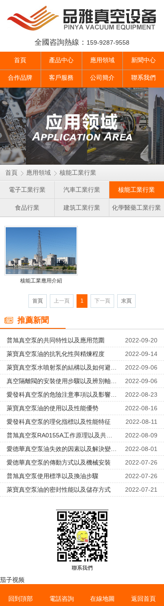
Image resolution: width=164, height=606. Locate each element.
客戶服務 (61, 77)
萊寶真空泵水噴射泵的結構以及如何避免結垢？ (62, 367)
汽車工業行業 (81, 189)
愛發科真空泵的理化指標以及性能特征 (59, 421)
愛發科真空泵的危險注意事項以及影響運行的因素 (62, 394)
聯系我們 (143, 77)
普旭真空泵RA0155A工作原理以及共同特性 (62, 435)
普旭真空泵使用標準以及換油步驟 (52, 475)
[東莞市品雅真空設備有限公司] (82, 18)
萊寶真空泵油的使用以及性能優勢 (52, 408)
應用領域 (102, 60)
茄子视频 (12, 579)
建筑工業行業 (81, 207)
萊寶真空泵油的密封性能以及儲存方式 (59, 489)
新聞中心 (143, 60)
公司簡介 (102, 77)
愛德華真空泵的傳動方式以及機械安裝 (59, 462)
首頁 (20, 60)
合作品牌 (20, 77)
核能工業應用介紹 (41, 281)
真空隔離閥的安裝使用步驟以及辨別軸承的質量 (62, 380)
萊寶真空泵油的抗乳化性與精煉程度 (56, 353)
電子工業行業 (27, 189)
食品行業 (27, 207)
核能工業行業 (77, 172)
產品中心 (61, 60)
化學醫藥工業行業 (136, 207)
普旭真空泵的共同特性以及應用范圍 (56, 340)
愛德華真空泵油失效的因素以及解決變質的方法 (62, 448)
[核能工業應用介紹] (41, 251)
